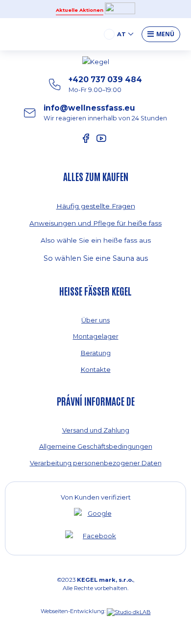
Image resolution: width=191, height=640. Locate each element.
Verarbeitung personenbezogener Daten (96, 463)
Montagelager (96, 336)
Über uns (95, 320)
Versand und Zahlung (95, 430)
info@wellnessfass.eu (105, 112)
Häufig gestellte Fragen (95, 206)
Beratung (96, 353)
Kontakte (96, 369)
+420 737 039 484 (105, 84)
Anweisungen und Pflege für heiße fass (95, 223)
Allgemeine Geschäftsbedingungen (95, 446)
